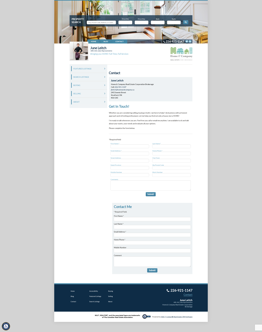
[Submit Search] (185, 22)
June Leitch (98, 48)
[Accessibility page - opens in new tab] (147, 318)
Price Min (125, 19)
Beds (157, 19)
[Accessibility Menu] (6, 326)
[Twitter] (186, 41)
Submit (150, 194)
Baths (174, 19)
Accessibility (93, 291)
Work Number (157, 172)
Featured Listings (82, 69)
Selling (77, 93)
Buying (76, 85)
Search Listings (81, 77)
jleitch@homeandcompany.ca (122, 90)
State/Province (116, 165)
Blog (106, 41)
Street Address (116, 158)
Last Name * (156, 144)
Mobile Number (116, 172)
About (76, 102)
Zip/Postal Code (158, 165)
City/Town (156, 158)
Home (93, 41)
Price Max (141, 19)
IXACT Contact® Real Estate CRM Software (176, 317)
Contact (119, 41)
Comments (114, 179)
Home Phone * (157, 151)
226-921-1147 (175, 41)
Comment (118, 255)
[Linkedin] (190, 41)
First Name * (115, 144)
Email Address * (116, 151)
